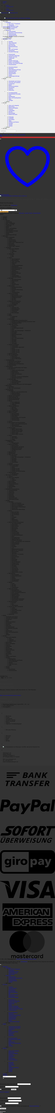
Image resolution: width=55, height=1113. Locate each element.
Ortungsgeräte (14, 303)
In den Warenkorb (4, 211)
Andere (10, 257)
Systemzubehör (14, 521)
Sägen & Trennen (13, 412)
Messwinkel (14, 408)
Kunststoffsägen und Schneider (18, 417)
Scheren (10, 421)
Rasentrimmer (12, 245)
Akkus (12, 250)
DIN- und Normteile (13, 49)
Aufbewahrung (12, 31)
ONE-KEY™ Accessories (17, 554)
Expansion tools (15, 307)
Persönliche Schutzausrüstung (15, 32)
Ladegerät (13, 480)
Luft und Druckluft (13, 661)
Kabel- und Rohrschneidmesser (18, 592)
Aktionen (5, 216)
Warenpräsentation (13, 601)
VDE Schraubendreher (16, 426)
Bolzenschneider (15, 413)
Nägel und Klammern (16, 503)
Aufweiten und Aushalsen (14, 82)
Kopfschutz (11, 495)
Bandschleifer (14, 524)
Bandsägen (13, 326)
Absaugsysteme (15, 473)
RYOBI (4, 102)
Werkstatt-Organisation (16, 377)
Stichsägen (13, 340)
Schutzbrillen (12, 496)
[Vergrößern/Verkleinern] (0, 1111)
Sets (12, 252)
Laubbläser (11, 118)
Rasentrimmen (12, 669)
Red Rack (13, 602)
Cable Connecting (15, 261)
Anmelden (14, 1089)
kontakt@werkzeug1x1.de (12, 761)
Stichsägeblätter (15, 597)
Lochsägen (13, 517)
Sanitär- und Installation (14, 62)
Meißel (10, 59)
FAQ (4, 3)
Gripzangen (14, 436)
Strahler (13, 291)
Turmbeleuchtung (15, 292)
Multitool (11, 662)
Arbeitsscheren (14, 325)
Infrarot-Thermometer (16, 358)
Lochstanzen (14, 311)
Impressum (18, 959)
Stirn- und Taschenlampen (14, 388)
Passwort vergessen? (4, 1092)
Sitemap (34, 959)
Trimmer (10, 124)
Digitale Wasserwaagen (16, 429)
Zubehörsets (11, 614)
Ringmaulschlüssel (15, 393)
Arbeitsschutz (12, 44)
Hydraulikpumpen (15, 308)
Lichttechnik (11, 58)
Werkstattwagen (12, 72)
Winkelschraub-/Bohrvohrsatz (18, 509)
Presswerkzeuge (15, 312)
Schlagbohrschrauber (16, 297)
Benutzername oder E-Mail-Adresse (8, 1084)
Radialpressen (12, 96)
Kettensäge (11, 117)
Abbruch (11, 476)
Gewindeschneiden (13, 92)
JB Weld (5, 128)
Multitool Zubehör (15, 595)
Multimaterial (14, 519)
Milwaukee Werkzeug (11, 729)
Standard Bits (14, 508)
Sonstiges (11, 100)
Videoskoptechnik (13, 71)
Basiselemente (14, 371)
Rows (12, 604)
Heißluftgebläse (15, 266)
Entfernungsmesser (15, 357)
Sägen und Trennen (13, 324)
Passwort (2, 1086)
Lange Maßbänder (15, 403)
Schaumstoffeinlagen (16, 381)
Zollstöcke (13, 404)
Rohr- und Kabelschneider (17, 338)
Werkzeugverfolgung (16, 276)
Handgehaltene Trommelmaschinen (19, 320)
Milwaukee (5, 21)
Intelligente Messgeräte (16, 540)
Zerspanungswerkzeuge (14, 76)
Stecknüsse (11, 68)
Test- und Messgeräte (13, 354)
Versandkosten (14, 205)
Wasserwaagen (12, 427)
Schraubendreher (12, 64)
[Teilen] (3, 1111)
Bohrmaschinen (15, 445)
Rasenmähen (11, 119)
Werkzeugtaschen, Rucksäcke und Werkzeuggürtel (20, 384)
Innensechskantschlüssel (14, 398)
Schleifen (11, 463)
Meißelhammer (12, 453)
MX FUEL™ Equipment (14, 23)
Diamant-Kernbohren (13, 86)
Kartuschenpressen (15, 269)
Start (1, 134)
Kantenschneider (12, 241)
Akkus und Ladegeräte (14, 105)
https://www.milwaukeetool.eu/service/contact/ (10, 695)
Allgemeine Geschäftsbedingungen (14, 723)
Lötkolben (13, 270)
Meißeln (10, 582)
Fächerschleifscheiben (16, 575)
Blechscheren (14, 527)
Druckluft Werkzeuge (13, 51)
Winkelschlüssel (12, 73)
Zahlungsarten (9, 718)
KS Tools (5, 39)
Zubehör (10, 36)
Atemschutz (11, 491)
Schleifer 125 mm (15, 351)
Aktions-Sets (11, 253)
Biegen (10, 85)
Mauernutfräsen (12, 452)
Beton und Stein (15, 512)
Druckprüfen (11, 87)
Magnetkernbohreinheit (16, 296)
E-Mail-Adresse (4, 1100)
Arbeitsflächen (14, 380)
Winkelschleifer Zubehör (17, 572)
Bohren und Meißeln (13, 108)
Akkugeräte (11, 25)
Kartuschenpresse (15, 542)
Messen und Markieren (14, 406)
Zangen (10, 74)
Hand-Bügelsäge (15, 414)
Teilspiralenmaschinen (16, 322)
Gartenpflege (11, 110)
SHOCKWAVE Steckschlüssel (18, 506)
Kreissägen (13, 333)
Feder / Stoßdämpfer (10, 223)
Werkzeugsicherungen (14, 499)
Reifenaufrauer (14, 271)
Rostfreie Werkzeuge (13, 60)
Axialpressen (11, 83)
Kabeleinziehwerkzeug (16, 268)
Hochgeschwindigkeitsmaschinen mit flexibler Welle (23, 321)
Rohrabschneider (15, 418)
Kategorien (8, 22)
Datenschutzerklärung (27, 959)
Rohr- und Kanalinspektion (15, 97)
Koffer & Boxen (15, 372)
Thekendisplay (14, 605)
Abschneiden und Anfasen (15, 81)
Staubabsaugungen (13, 353)
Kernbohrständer (15, 544)
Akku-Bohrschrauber (16, 279)
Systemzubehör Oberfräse (17, 600)
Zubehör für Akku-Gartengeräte (16, 606)
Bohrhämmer (14, 531)
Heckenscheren (12, 239)
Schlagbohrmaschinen (16, 449)
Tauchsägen (14, 343)
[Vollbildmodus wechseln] (2, 1111)
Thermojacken (14, 568)
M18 (12, 256)
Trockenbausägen (15, 420)
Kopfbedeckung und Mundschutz (16, 363)
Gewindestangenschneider (17, 328)
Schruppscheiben (15, 579)
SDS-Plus (13, 299)
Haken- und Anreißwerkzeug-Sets (19, 423)
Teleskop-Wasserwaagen (17, 430)
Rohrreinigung (12, 486)
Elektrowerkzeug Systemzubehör (16, 522)
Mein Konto (8, 716)
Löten (10, 95)
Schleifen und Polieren (14, 122)
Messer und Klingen (13, 411)
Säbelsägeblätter (15, 596)
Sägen (10, 99)
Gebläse (10, 238)
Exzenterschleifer (12, 305)
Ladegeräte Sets (12, 641)
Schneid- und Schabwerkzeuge (16, 63)
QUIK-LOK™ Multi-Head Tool (16, 242)
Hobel (12, 329)
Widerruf (8, 722)
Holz (12, 515)
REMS (4, 78)
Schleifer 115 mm (15, 349)
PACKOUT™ (12, 368)
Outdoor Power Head (16, 610)
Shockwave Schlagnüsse (17, 505)
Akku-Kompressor (15, 259)
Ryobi (7, 739)
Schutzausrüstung (13, 670)
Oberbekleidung (12, 365)
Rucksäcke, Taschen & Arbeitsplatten (19, 376)
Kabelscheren (14, 416)
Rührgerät (13, 274)
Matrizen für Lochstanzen (17, 550)
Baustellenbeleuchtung (16, 287)
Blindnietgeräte (14, 280)
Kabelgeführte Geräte (13, 26)
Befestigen (11, 278)
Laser (10, 314)
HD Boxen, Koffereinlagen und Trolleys (18, 367)
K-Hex (13, 583)
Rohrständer (14, 560)
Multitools (13, 335)
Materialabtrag (12, 573)
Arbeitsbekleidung (13, 35)
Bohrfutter (13, 529)
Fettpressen (14, 262)
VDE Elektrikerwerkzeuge (15, 69)
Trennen (10, 487)
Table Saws (14, 342)
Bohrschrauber (14, 294)
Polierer (13, 348)
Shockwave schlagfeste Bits (17, 504)
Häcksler (11, 111)
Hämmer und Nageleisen (14, 395)
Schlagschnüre (14, 409)
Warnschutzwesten (13, 498)
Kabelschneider (14, 310)
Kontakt (5, 1)
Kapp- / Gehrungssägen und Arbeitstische (20, 541)
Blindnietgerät (14, 528)
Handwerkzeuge (12, 33)
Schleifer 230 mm (15, 352)
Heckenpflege (12, 113)
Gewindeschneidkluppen (17, 265)
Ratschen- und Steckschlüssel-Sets (19, 391)
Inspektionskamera (15, 302)
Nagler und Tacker (13, 664)
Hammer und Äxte (13, 56)
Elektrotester (14, 356)
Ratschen (13, 283)
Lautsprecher (14, 316)
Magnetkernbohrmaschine (17, 549)
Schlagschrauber (15, 284)
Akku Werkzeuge (13, 42)
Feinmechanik (12, 54)
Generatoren (11, 485)
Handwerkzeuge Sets (13, 397)
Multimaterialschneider (16, 334)
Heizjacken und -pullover (14, 362)
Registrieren (3, 1108)
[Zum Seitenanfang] (0, 964)
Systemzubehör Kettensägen (17, 598)
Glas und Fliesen (15, 514)
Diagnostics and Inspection (15, 301)
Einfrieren (11, 88)
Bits (9, 48)
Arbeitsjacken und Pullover (15, 361)
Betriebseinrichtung (13, 46)
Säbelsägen (14, 339)
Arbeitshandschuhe (13, 490)
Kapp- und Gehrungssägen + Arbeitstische (21, 330)
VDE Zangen (14, 437)
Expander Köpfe (15, 532)
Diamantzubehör (21, 134)
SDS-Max (13, 298)
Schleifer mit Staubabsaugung (18, 471)
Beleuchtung (11, 28)
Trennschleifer (14, 462)
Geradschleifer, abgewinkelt (17, 347)
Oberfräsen (13, 337)
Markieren (13, 407)
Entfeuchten (11, 90)
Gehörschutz (11, 492)
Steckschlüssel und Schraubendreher (17, 422)
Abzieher (11, 41)
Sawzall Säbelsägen (15, 561)
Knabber (13, 545)
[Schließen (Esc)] (4, 1111)
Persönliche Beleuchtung (17, 289)
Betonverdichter (15, 260)
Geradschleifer (14, 345)
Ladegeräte (13, 251)
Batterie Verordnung (10, 721)
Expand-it (11, 109)
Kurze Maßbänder (15, 402)
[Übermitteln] (3, 1078)
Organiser (13, 375)
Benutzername (3, 1098)
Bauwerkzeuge (12, 45)
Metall (12, 518)
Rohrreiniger (11, 319)
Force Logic (11, 306)
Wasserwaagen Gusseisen (17, 434)
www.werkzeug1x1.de (11, 759)
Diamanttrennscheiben (16, 591)
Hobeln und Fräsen (13, 114)
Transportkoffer (14, 569)
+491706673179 (8, 760)
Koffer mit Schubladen (16, 374)
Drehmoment (12, 50)
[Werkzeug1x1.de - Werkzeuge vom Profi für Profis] (9, 12)
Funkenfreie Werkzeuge (14, 55)
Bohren (15, 134)
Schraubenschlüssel (13, 67)
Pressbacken (14, 555)
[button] (1, 136)
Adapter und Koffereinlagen (17, 370)
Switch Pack (14, 567)
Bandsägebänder (15, 590)
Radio (10, 665)
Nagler (13, 282)
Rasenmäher (11, 243)
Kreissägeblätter (15, 593)
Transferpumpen (15, 275)
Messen (10, 400)
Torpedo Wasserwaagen (16, 431)
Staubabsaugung (12, 472)
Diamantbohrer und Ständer (17, 446)
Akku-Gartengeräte (13, 27)
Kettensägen (14, 331)
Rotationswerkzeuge (16, 273)
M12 (12, 255)
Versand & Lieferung (10, 720)
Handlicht (13, 288)
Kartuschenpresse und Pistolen (15, 660)
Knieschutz (11, 494)
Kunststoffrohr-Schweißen (15, 94)
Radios (10, 315)
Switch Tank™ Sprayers (14, 246)
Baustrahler (11, 386)
